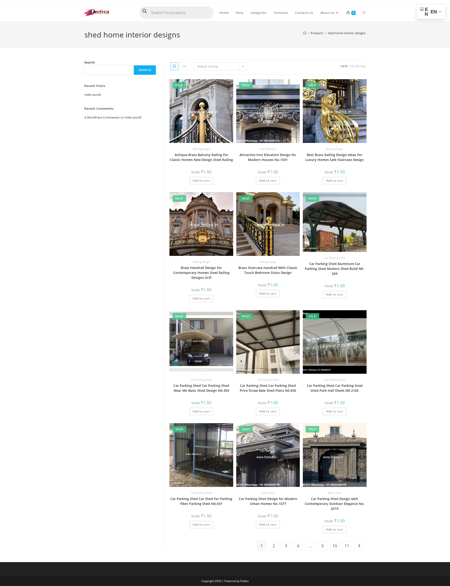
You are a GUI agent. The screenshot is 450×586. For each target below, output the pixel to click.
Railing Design (201, 149)
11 (347, 546)
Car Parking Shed (334, 258)
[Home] (304, 33)
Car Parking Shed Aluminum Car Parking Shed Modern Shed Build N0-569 (334, 268)
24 (357, 66)
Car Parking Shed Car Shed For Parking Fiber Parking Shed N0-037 (201, 501)
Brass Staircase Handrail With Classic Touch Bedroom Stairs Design (267, 270)
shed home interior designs (347, 33)
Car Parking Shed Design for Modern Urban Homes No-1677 (268, 501)
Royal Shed (268, 493)
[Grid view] (174, 66)
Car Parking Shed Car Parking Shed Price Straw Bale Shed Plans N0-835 (268, 388)
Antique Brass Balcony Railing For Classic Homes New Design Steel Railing (201, 157)
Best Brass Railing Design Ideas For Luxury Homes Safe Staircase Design (334, 157)
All (363, 66)
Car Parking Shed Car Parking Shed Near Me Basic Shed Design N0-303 (201, 388)
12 (351, 66)
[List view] (185, 66)
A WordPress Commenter (102, 117)
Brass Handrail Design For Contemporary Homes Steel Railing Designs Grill (201, 272)
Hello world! (92, 95)
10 (334, 546)
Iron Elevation (268, 149)
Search (89, 62)
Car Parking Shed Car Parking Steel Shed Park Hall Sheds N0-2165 (335, 388)
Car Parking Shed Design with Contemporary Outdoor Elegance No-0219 (335, 503)
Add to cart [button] (201, 181)
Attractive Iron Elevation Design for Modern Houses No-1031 (268, 157)
